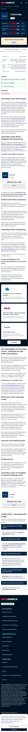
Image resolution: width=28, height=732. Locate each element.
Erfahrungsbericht (8, 6)
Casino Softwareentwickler (12, 385)
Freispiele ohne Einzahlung (9, 616)
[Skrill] (14, 308)
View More (14, 342)
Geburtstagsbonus (7, 637)
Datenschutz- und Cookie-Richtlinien (11, 675)
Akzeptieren (14, 729)
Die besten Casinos (7, 612)
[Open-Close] (26, 3)
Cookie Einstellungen (14, 726)
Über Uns (4, 662)
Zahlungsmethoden (7, 654)
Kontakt (4, 671)
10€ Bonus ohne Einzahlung (9, 629)
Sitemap (4, 679)
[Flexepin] (14, 327)
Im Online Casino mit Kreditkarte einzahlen (12, 294)
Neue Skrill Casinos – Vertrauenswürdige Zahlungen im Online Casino (14, 313)
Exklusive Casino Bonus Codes (10, 620)
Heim (2, 6)
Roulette (15, 365)
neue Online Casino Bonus (18, 118)
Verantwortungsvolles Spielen (10, 666)
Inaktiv (14, 42)
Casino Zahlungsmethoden (8, 249)
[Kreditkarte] (14, 289)
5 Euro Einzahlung (6, 641)
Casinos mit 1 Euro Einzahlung (10, 625)
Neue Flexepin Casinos (9, 332)
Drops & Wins (5, 650)
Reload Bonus (5, 646)
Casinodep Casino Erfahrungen (12, 49)
